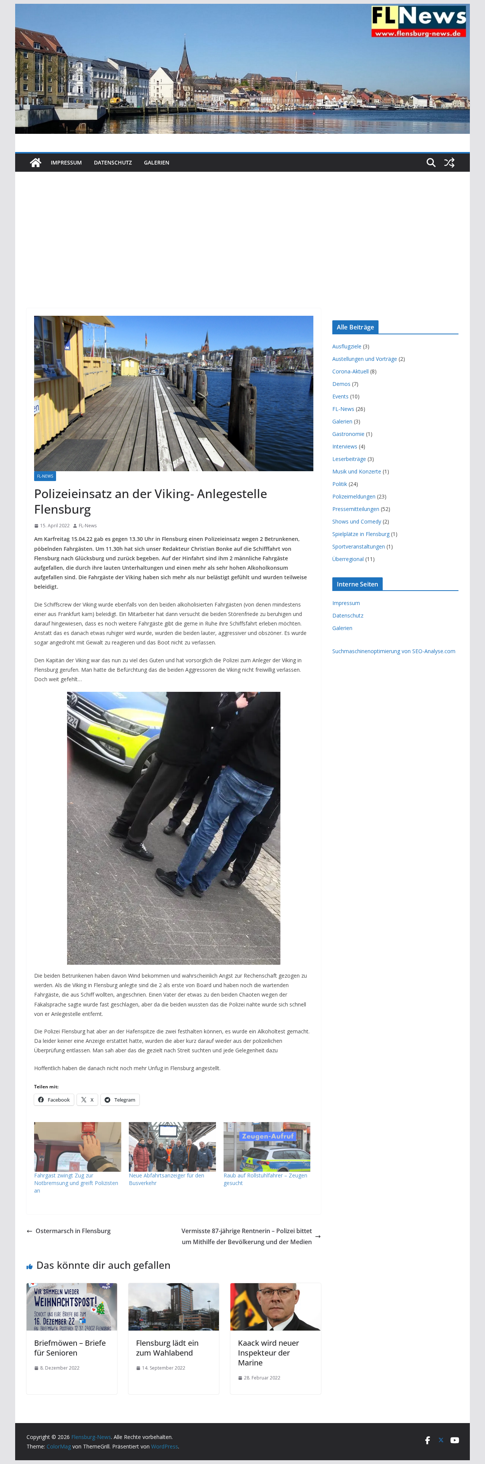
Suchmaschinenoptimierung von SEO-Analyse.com (393, 651)
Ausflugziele (346, 346)
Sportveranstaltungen (358, 546)
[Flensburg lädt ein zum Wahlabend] (173, 1288)
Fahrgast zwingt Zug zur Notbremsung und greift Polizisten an (76, 1183)
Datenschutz (113, 162)
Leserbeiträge (349, 458)
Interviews (344, 446)
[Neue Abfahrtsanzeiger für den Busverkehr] (172, 1147)
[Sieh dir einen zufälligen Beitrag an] (449, 163)
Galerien (156, 162)
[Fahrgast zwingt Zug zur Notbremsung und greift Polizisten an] (77, 1147)
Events (340, 396)
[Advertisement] (242, 229)
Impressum (66, 162)
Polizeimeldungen (353, 496)
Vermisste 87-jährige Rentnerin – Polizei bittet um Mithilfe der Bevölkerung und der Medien (246, 1236)
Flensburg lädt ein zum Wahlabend (167, 1348)
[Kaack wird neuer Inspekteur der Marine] (275, 1288)
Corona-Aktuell (350, 371)
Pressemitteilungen (355, 509)
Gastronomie (348, 433)
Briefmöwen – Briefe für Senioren (70, 1348)
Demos (341, 383)
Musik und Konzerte (356, 471)
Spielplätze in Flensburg (361, 534)
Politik (339, 483)
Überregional (348, 559)
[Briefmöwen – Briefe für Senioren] (72, 1288)
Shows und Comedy (356, 521)
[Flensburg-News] (36, 163)
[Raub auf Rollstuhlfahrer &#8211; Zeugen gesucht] (267, 1147)
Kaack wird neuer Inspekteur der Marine (268, 1353)
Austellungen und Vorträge (364, 358)
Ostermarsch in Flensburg (73, 1231)
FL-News (45, 476)
